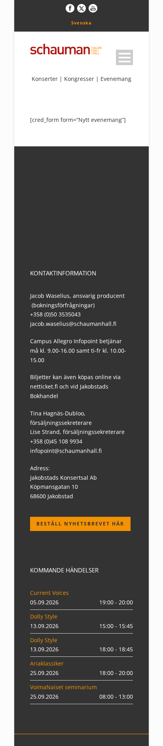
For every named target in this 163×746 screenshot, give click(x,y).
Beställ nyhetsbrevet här (80, 523)
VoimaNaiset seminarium (63, 687)
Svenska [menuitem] (81, 23)
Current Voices (49, 592)
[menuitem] (81, 22)
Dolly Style (43, 616)
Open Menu (124, 57)
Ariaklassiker (47, 663)
